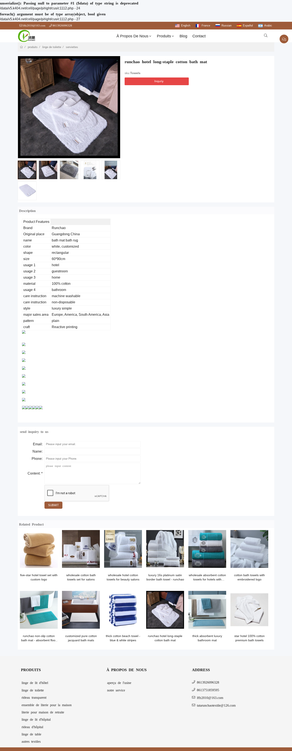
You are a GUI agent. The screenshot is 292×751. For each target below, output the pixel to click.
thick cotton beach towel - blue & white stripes (123, 638)
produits (164, 36)
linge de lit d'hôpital (36, 719)
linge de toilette (51, 47)
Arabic (268, 25)
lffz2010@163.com (34, 25)
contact (199, 36)
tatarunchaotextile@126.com (216, 705)
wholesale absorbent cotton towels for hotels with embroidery (207, 577)
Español (248, 25)
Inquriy (159, 81)
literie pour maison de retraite (43, 712)
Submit (53, 505)
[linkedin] (137, 90)
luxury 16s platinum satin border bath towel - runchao (165, 577)
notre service (116, 690)
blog (183, 36)
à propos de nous (132, 36)
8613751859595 (208, 689)
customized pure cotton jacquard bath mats (81, 638)
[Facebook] (129, 90)
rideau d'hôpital (32, 726)
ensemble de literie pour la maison (47, 704)
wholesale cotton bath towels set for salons (81, 577)
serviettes (72, 47)
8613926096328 (62, 25)
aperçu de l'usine (119, 682)
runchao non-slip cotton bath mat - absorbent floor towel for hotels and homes (39, 638)
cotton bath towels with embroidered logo (249, 577)
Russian (226, 25)
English (185, 25)
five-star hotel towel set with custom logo (39, 577)
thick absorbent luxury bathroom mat (207, 638)
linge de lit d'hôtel (35, 682)
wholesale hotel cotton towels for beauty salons (123, 577)
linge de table (31, 734)
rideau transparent (34, 697)
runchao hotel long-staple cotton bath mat (165, 638)
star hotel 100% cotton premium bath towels (249, 638)
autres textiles (31, 741)
